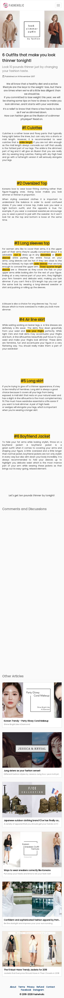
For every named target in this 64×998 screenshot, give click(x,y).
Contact (50, 986)
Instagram (38, 989)
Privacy (31, 986)
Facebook (26, 989)
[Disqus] (32, 552)
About (13, 986)
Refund (41, 986)
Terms (22, 986)
